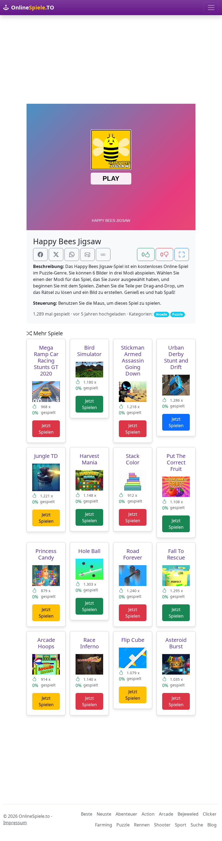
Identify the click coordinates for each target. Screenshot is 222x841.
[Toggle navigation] (211, 7)
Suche (197, 825)
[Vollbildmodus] (181, 254)
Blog (212, 825)
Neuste (104, 814)
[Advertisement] (111, 59)
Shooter (162, 825)
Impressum (15, 823)
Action (148, 814)
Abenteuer (126, 814)
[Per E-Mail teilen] (87, 254)
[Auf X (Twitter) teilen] (56, 254)
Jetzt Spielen (46, 429)
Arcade (166, 814)
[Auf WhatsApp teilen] (71, 254)
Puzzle (123, 825)
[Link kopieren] (103, 254)
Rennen (142, 825)
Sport (180, 825)
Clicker (210, 814)
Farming (103, 825)
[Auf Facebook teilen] (40, 254)
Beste (86, 814)
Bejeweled (188, 814)
